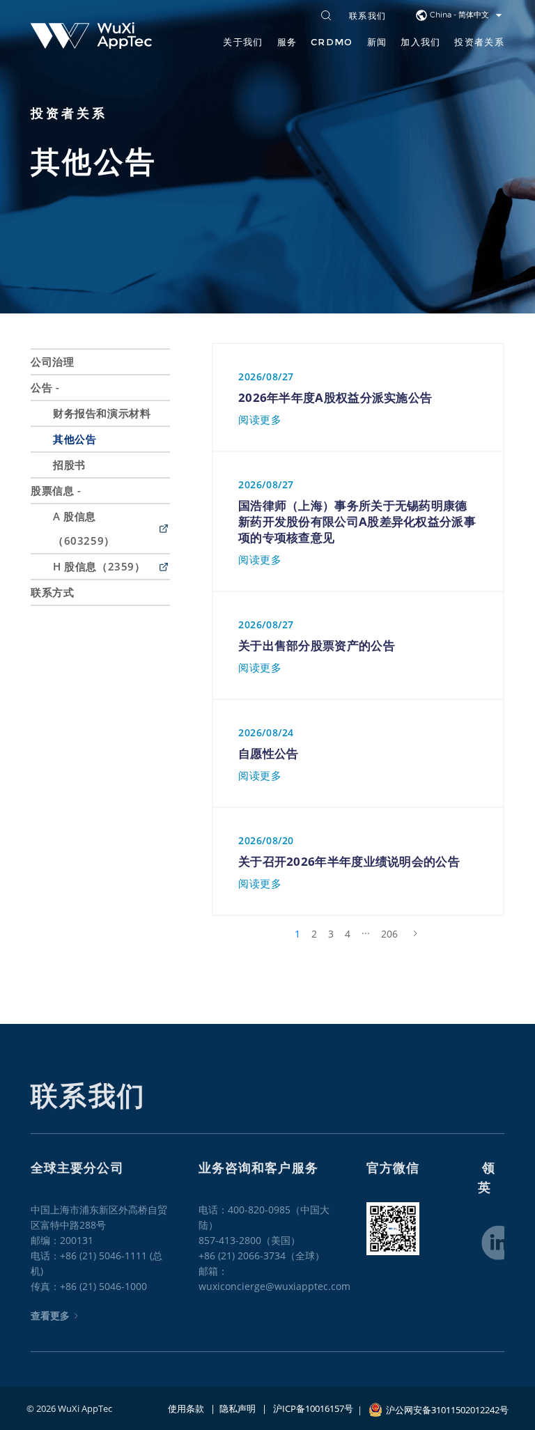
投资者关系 (479, 41)
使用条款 (186, 1408)
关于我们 (243, 41)
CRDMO (332, 41)
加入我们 (420, 41)
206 (389, 934)
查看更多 (50, 1315)
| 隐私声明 (230, 1408)
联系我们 (367, 16)
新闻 (377, 41)
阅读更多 (259, 419)
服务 (287, 41)
